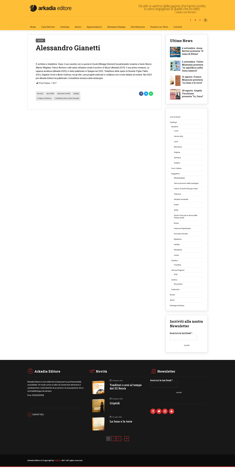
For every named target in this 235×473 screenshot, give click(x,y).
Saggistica (175, 174)
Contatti (178, 26)
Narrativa (40, 93)
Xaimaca (177, 158)
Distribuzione (138, 26)
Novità (172, 295)
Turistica (174, 260)
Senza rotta (50, 93)
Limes (176, 255)
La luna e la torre (121, 421)
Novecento (178, 284)
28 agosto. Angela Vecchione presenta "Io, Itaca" (192, 93)
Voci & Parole (175, 117)
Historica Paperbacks (182, 228)
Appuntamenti (94, 26)
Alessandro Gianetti (64, 93)
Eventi (176, 205)
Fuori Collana (176, 168)
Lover (176, 131)
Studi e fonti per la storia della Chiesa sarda (185, 216)
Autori (78, 26)
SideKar (177, 163)
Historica (177, 194)
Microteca (178, 147)
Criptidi (115, 403)
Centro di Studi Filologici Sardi (186, 189)
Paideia (177, 244)
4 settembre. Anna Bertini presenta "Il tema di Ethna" (192, 51)
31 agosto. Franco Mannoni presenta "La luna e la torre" (192, 79)
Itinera (176, 223)
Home (33, 26)
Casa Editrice (48, 26)
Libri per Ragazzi (177, 270)
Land (176, 142)
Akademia (178, 250)
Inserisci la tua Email (181, 333)
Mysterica (178, 239)
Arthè (176, 210)
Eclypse (177, 152)
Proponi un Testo (159, 26)
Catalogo (64, 26)
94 (127, 439)
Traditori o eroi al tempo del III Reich (126, 386)
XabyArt (57, 460)
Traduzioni (175, 289)
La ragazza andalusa (44, 98)
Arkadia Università (181, 199)
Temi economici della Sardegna (186, 183)
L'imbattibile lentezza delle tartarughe (67, 98)
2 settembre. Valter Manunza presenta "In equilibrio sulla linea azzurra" (192, 66)
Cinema (174, 280)
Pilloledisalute (179, 178)
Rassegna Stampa (116, 26)
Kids (175, 274)
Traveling (177, 265)
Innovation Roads (181, 234)
